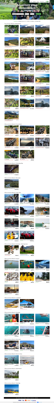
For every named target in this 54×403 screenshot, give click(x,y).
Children (31, 12)
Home (31, 1)
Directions (25, 397)
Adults (26, 12)
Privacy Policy (32, 397)
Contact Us (28, 397)
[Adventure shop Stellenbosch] (10, 1)
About (19, 397)
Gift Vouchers (42, 1)
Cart (46, 1)
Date (13, 12)
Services (34, 1)
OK (37, 402)
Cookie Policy (36, 397)
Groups (38, 1)
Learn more (40, 402)
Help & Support (53, 7)
